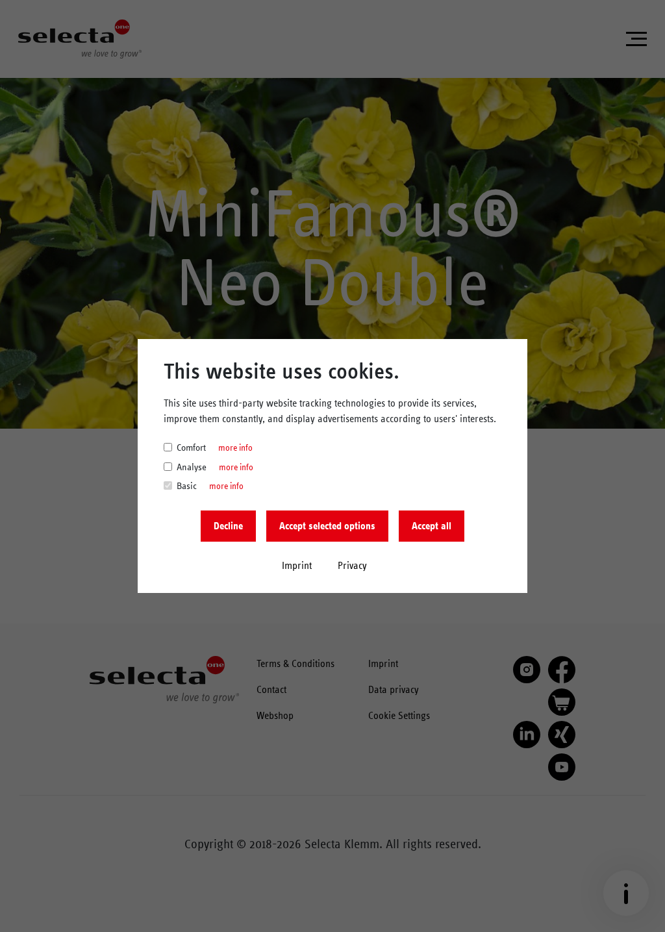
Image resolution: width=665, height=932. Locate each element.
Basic (187, 486)
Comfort (191, 448)
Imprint (297, 565)
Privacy (352, 565)
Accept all (431, 526)
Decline (228, 526)
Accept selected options (327, 526)
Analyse (192, 467)
